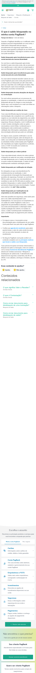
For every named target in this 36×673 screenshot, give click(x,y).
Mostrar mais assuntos (19, 624)
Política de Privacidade (11, 2)
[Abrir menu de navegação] (2, 10)
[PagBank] (10, 10)
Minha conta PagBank (13, 541)
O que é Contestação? (12, 295)
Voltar (4, 28)
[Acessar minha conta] (28, 10)
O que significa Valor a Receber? (16, 287)
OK (18, 5)
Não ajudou (20, 270)
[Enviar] (2, 22)
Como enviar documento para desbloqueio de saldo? (15, 314)
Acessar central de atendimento (18, 657)
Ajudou (7, 270)
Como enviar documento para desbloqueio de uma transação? (16, 304)
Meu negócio (26, 541)
